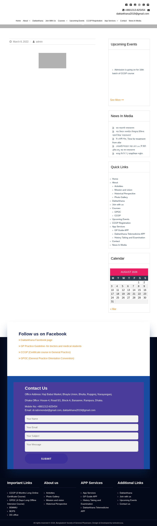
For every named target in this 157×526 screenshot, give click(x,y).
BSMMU (13, 507)
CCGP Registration (121, 223)
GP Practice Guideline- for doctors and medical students (50, 346)
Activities (119, 186)
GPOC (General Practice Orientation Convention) (47, 358)
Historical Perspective (125, 193)
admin (39, 41)
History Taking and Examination (130, 237)
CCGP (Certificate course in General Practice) (45, 352)
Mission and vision (123, 190)
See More (115, 100)
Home (115, 179)
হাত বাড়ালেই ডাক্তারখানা (125, 128)
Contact (116, 241)
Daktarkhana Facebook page (36, 340)
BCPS (12, 511)
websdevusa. (118, 523)
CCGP (118, 215)
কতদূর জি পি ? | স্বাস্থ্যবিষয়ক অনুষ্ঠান (129, 153)
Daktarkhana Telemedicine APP (130, 234)
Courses (116, 208)
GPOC (118, 212)
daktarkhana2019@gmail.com (132, 13)
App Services (118, 226)
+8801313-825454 (135, 10)
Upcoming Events (120, 219)
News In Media (119, 245)
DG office (13, 515)
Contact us (125, 504)
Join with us (118, 204)
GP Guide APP (122, 230)
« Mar (113, 309)
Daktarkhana (118, 201)
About (115, 182)
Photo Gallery (121, 197)
